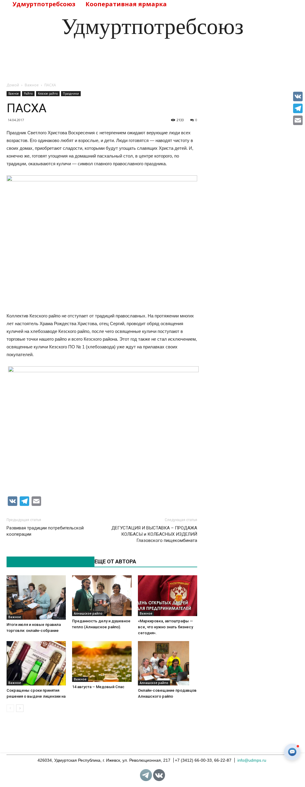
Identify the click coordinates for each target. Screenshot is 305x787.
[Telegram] (298, 108)
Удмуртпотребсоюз (44, 4)
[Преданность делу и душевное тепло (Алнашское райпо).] (101, 595)
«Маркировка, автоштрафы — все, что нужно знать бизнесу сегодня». (165, 627)
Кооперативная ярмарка (126, 4)
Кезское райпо (48, 93)
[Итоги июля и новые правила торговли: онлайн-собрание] (36, 597)
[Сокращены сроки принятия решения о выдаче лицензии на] (36, 663)
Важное (13, 93)
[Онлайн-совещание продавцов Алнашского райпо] (167, 663)
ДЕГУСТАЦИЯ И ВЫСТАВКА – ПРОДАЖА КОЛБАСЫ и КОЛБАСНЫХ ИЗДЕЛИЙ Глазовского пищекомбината (154, 534)
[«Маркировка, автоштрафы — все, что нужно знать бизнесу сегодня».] (167, 595)
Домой (13, 85)
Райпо (28, 93)
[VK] (298, 96)
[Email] (298, 120)
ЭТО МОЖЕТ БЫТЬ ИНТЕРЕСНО (47, 561)
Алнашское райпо (88, 613)
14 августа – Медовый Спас (98, 687)
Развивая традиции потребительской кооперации (45, 531)
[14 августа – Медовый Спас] (101, 661)
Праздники (71, 93)
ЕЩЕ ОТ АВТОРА (115, 561)
